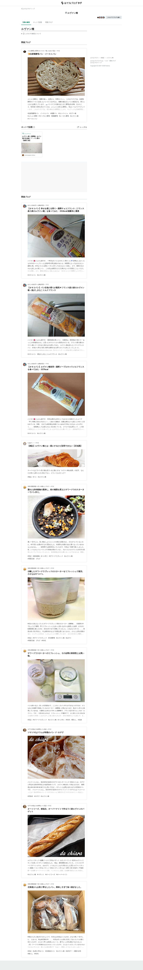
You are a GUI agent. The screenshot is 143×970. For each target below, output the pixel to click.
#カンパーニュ (63, 113)
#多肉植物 (36, 556)
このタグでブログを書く (114, 17)
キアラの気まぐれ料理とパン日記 (37, 729)
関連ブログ (49, 22)
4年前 (52, 486)
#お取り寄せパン (38, 951)
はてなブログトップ (96, 62)
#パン (35, 477)
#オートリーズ (50, 874)
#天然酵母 (51, 638)
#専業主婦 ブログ (34, 559)
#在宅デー (69, 951)
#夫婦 (80, 720)
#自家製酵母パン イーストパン (38, 113)
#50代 (44, 640)
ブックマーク (26, 133)
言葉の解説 (26, 22)
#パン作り (44, 556)
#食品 (30, 477)
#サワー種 (72, 113)
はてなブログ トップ (29, 8)
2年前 (52, 884)
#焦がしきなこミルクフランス (47, 354)
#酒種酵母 (54, 116)
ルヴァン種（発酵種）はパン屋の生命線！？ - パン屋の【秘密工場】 (31, 138)
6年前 (49, 729)
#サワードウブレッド (56, 556)
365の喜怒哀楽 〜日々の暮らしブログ (38, 486)
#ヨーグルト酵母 (44, 116)
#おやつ (68, 638)
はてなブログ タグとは (96, 60)
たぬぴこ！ (31, 443)
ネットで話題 (37, 22)
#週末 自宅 (77, 951)
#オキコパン (32, 275)
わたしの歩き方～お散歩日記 (36, 205)
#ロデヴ (37, 796)
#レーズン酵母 (64, 116)
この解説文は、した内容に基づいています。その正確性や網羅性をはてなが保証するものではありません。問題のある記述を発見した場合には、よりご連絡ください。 (31, 34)
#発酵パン (53, 113)
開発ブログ (113, 60)
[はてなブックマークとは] (34, 127)
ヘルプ (106, 60)
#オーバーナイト (61, 874)
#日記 (30, 556)
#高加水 (30, 796)
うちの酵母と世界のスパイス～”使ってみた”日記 (41, 51)
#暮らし (74, 720)
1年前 (58, 51)
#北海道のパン (50, 951)
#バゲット (40, 874)
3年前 (37, 443)
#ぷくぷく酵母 (32, 116)
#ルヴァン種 (74, 116)
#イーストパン (32, 119)
